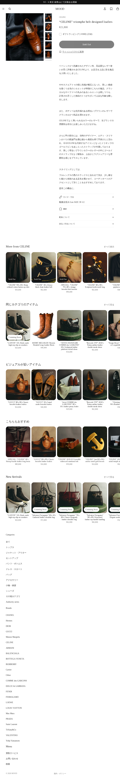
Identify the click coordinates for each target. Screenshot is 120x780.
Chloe (8, 675)
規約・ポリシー (60, 774)
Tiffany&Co (11, 730)
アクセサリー (12, 580)
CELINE (9, 642)
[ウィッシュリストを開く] (111, 9)
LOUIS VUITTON (14, 708)
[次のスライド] (111, 235)
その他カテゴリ (13, 596)
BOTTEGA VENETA (15, 659)
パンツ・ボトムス (14, 564)
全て (8, 542)
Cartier (9, 670)
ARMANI (10, 648)
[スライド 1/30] (48, 18)
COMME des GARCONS (16, 680)
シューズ (10, 591)
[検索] (9, 9)
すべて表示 (109, 247)
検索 (8, 764)
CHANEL (10, 615)
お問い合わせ (12, 759)
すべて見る (109, 305)
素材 (65, 209)
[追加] (102, 278)
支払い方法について (67, 224)
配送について (64, 217)
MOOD (14, 773)
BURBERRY (11, 664)
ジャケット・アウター (16, 553)
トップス (10, 547)
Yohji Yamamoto (13, 740)
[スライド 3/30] (48, 36)
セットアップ (12, 558)
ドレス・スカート (14, 569)
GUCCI (9, 631)
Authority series (12, 602)
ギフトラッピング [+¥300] (77, 34)
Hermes (9, 620)
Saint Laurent (11, 724)
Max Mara (10, 713)
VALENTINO (12, 735)
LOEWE (9, 702)
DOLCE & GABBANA (15, 686)
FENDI (9, 691)
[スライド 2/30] (48, 27)
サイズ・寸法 (68, 197)
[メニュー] (3, 8)
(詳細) (89, 34)
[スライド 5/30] (48, 55)
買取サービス (12, 753)
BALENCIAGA (12, 653)
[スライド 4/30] (48, 45)
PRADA (9, 719)
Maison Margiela (13, 637)
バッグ (9, 574)
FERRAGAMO (12, 697)
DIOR (8, 626)
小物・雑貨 (11, 585)
